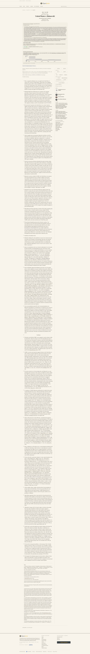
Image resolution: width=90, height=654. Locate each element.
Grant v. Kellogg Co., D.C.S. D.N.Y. (44, 284)
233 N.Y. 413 (43, 471)
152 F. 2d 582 (35, 256)
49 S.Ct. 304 (28, 438)
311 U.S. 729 (42, 292)
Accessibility (28, 651)
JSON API (58, 639)
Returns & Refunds (39, 651)
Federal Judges (44, 640)
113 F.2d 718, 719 (39, 367)
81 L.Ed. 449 (35, 427)
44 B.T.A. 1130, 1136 (30, 431)
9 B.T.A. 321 (43, 435)
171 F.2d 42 (32, 414)
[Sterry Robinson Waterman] (56, 100)
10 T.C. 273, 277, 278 (35, 364)
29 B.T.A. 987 (44, 441)
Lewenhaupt (45, 367)
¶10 (23, 235)
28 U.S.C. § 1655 (28, 42)
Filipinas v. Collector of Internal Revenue (40, 437)
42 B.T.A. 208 (43, 434)
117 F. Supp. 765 (35, 284)
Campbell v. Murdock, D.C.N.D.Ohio (34, 287)
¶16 (23, 337)
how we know (41, 46)
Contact (33, 651)
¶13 (23, 267)
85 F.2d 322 (29, 426)
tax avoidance (29, 604)
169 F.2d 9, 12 (35, 259)
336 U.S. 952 (41, 366)
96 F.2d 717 (33, 434)
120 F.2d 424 (34, 441)
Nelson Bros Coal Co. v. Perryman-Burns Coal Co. (33, 472)
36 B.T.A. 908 (27, 435)
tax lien (45, 222)
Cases (21, 6)
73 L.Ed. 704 (33, 438)
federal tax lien (58, 122)
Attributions (44, 651)
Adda (30, 364)
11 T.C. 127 (27, 388)
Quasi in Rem (44, 274)
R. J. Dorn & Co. (32, 388)
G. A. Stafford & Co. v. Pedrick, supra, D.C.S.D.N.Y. (40, 428)
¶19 (23, 390)
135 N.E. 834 (48, 471)
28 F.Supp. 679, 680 (35, 314)
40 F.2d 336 (28, 440)
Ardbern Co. (33, 440)
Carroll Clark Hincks (61, 96)
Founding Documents (45, 645)
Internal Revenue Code (38, 248)
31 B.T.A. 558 (34, 424)
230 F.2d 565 (47, 254)
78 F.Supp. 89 (48, 412)
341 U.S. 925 (38, 363)
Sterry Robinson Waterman (62, 99)
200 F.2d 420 (42, 295)
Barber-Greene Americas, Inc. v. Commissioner (40, 37)
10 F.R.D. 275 (48, 315)
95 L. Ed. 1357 (47, 363)
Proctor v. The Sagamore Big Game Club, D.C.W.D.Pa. (37, 294)
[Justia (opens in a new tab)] (31, 644)
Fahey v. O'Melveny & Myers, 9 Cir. (33, 295)
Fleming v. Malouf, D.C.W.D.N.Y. (46, 314)
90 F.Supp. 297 (44, 287)
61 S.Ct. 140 (27, 292)
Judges (31, 6)
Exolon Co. (38, 431)
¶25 (23, 507)
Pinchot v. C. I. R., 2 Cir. (31, 367)
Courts (27, 6)
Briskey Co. (39, 441)
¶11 (23, 237)
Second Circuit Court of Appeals (45, 18)
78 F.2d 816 (35, 442)
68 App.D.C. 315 (27, 434)
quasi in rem (57, 128)
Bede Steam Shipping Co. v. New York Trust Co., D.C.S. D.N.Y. (40, 285)
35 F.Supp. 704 (46, 318)
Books (41, 6)
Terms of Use (50, 651)
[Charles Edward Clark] (56, 95)
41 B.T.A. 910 (38, 440)
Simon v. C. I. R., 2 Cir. (29, 408)
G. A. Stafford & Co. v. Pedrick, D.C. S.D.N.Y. (38, 412)
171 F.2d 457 (30, 366)
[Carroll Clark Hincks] (56, 97)
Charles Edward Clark (61, 94)
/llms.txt (58, 638)
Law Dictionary (44, 639)
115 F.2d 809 (28, 320)
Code (24, 6)
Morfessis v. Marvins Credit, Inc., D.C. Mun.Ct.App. (34, 317)
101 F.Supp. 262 (31, 258)
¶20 (23, 417)
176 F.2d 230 (35, 408)
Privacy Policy (55, 651)
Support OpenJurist (64, 642)
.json (27, 627)
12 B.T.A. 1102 (38, 388)
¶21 (23, 446)
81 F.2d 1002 (45, 400)
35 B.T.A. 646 (31, 605)
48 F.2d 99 (47, 472)
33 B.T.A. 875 (29, 433)
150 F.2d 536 (46, 458)
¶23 (23, 487)
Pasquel (39, 385)
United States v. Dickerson (43, 256)
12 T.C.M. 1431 (43, 385)
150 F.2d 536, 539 (28, 428)
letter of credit (46, 114)
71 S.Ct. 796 (43, 363)
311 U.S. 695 (50, 291)
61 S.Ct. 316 (47, 292)
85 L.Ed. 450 (31, 292)
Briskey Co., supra (34, 478)
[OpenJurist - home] (45, 3)
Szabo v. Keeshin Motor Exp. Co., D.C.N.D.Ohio (36, 315)
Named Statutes (44, 644)
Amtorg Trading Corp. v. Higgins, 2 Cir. (45, 427)
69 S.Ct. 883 (46, 366)
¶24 (23, 495)
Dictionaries (36, 6)
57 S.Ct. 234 (30, 427)
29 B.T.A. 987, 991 (41, 478)
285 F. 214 (43, 289)
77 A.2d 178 (45, 317)
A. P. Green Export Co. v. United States (39, 41)
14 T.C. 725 (35, 385)
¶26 (23, 526)
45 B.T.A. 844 (43, 431)
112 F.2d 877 (39, 291)
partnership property (59, 127)
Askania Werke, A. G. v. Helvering (46, 433)
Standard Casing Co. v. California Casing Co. (32, 471)
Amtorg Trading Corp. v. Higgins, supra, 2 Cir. (35, 458)
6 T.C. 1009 (38, 386)
